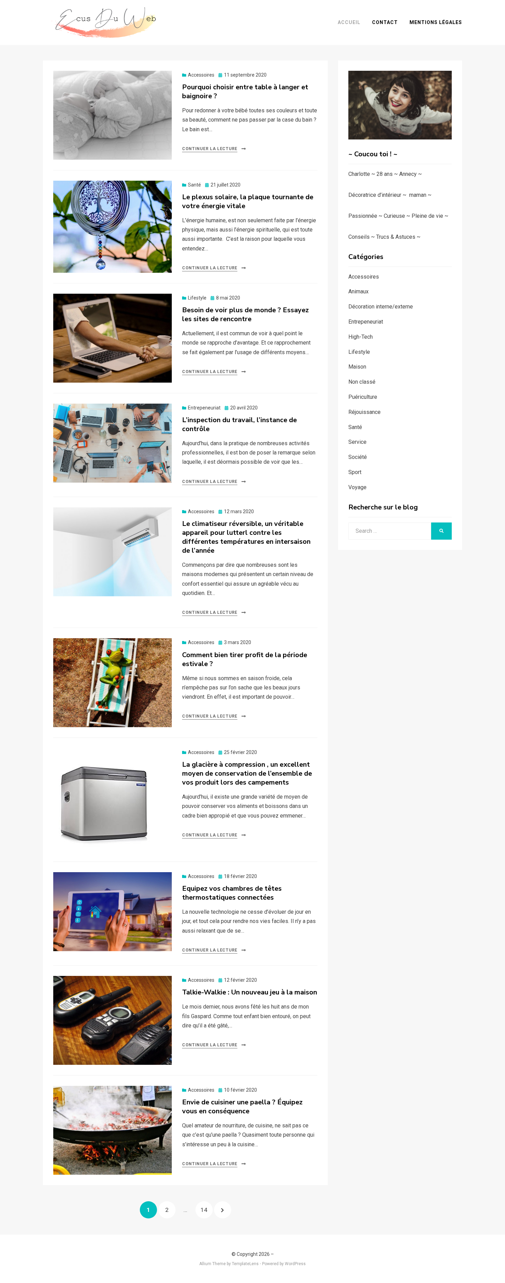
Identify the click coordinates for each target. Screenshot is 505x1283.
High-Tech (360, 337)
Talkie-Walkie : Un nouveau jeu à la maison (249, 992)
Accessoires (201, 75)
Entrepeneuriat (204, 407)
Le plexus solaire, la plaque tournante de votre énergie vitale (247, 201)
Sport (354, 472)
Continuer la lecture (209, 148)
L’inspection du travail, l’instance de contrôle (239, 424)
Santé (194, 185)
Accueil (349, 22)
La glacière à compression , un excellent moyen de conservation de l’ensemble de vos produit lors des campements (247, 773)
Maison (357, 366)
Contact (385, 22)
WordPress (295, 1263)
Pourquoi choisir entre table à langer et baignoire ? (245, 91)
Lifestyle (197, 298)
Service (357, 442)
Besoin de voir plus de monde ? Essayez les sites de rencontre (245, 314)
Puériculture (362, 397)
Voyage (357, 487)
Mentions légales (435, 22)
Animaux (358, 291)
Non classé (361, 382)
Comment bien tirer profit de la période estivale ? (244, 659)
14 (206, 1209)
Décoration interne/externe (380, 306)
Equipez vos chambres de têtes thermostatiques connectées (232, 893)
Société (357, 457)
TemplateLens (245, 1263)
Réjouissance (364, 412)
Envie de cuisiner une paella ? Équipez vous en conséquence (242, 1107)
